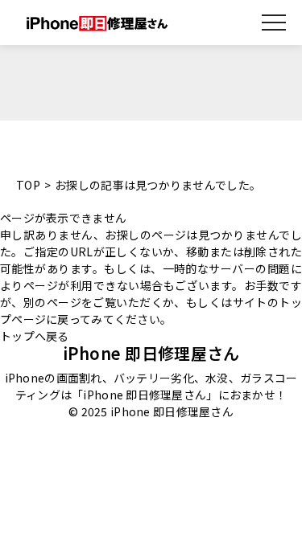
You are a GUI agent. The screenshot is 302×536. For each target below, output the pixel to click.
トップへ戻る (34, 336)
